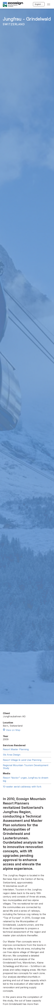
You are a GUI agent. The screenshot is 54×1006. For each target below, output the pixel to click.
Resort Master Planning (16, 749)
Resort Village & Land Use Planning (22, 760)
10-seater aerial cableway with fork (22, 786)
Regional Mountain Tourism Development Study (25, 767)
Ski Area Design (11, 754)
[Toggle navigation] (48, 4)
